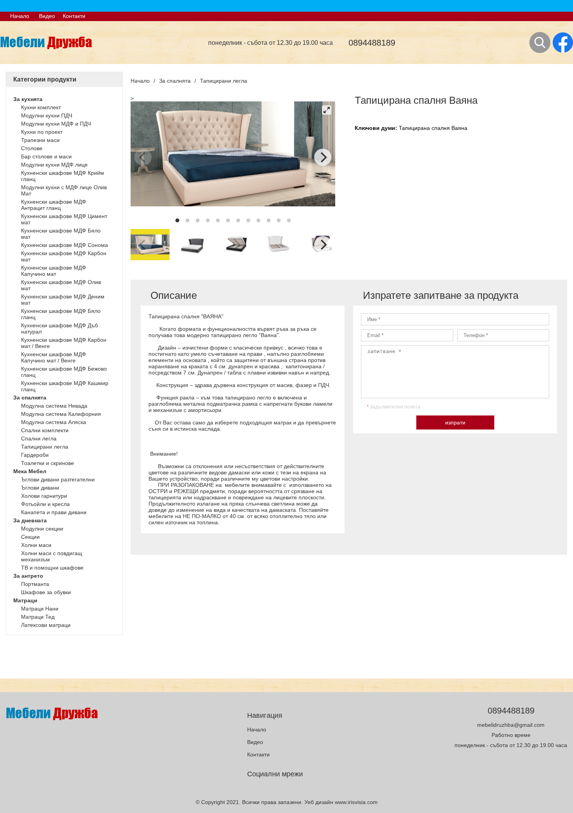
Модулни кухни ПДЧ (46, 115)
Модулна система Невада (54, 406)
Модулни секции (42, 528)
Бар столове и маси (46, 156)
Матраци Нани (39, 608)
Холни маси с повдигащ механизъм (51, 556)
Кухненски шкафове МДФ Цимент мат (64, 219)
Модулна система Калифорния (61, 414)
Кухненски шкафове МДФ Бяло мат (61, 233)
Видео (47, 16)
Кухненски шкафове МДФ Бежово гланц (64, 372)
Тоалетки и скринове (47, 463)
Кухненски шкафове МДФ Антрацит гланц (53, 205)
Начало (19, 16)
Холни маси (36, 545)
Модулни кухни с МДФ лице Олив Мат (64, 190)
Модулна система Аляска (53, 422)
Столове (31, 148)
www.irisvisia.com (356, 802)
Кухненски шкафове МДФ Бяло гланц (61, 314)
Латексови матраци (46, 625)
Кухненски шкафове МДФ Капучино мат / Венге (53, 357)
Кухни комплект (41, 107)
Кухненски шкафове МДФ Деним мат (62, 299)
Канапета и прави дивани (54, 512)
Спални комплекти (45, 430)
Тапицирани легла (44, 447)
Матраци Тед (38, 617)
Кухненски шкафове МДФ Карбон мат (63, 256)
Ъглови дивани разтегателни (58, 479)
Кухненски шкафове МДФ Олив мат (61, 285)
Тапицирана (415, 128)
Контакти (74, 16)
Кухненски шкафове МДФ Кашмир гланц (64, 386)
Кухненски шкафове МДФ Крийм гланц (62, 176)
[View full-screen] (326, 110)
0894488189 (371, 43)
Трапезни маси (40, 140)
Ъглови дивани (40, 488)
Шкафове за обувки (46, 592)
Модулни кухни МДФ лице (54, 165)
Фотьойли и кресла (45, 504)
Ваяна (459, 128)
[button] (65, 99)
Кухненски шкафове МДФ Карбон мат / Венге (63, 343)
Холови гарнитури (44, 496)
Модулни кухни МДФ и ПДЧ (56, 124)
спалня (441, 128)
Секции (30, 537)
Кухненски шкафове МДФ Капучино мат (53, 270)
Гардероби (35, 455)
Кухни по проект (41, 132)
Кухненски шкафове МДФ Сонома (64, 245)
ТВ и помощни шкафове (52, 567)
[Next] (322, 157)
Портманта (35, 584)
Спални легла (39, 438)
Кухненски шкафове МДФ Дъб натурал (59, 328)
